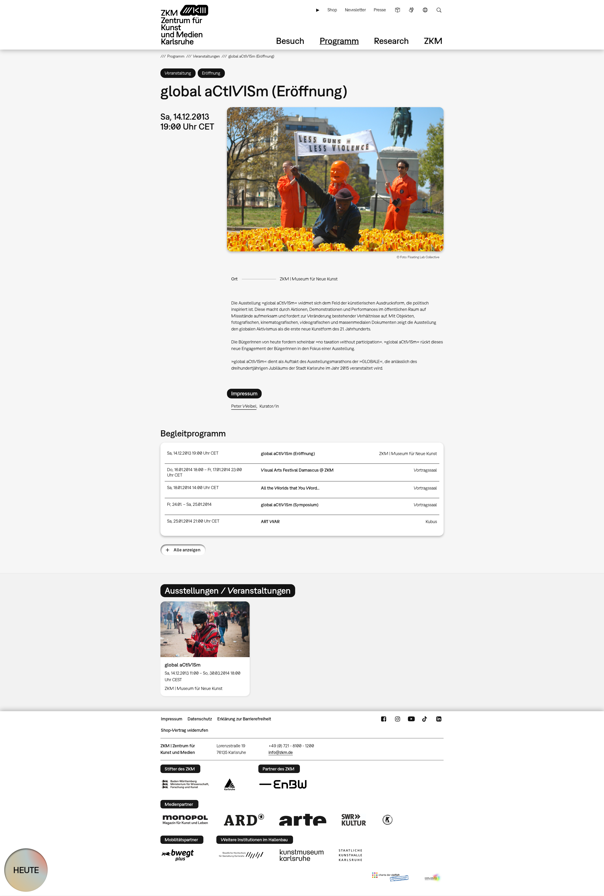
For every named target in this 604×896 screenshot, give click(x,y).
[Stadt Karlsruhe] (229, 784)
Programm (339, 41)
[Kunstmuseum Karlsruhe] (301, 855)
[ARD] (244, 820)
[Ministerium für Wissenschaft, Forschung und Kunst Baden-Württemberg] (185, 784)
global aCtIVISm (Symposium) (289, 504)
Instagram (397, 719)
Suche (439, 10)
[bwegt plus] (178, 855)
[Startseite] (191, 24)
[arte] (302, 819)
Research (391, 41)
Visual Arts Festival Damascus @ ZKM (297, 470)
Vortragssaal (425, 470)
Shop (332, 9)
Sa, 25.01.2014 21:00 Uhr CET (193, 521)
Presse (380, 9)
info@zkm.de (280, 752)
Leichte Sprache (397, 10)
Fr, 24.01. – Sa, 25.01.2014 (189, 504)
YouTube (411, 719)
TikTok (425, 719)
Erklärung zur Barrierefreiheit (244, 718)
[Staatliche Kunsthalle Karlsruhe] (350, 855)
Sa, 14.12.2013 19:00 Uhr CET (192, 453)
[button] (335, 179)
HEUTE (26, 870)
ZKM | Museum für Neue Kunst (309, 278)
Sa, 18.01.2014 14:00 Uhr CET (193, 487)
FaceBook (383, 719)
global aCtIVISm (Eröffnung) (288, 453)
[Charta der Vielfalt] (390, 878)
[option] (207, 648)
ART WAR (270, 521)
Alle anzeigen (187, 549)
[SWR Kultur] (354, 820)
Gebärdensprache (411, 10)
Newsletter (355, 9)
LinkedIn (439, 719)
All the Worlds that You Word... (290, 488)
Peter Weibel (243, 406)
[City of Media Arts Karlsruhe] (433, 878)
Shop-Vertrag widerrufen (184, 730)
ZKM (433, 41)
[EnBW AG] (282, 784)
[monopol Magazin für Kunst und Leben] (185, 819)
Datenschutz (200, 718)
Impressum (171, 718)
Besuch (290, 41)
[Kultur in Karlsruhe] (387, 820)
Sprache (425, 10)
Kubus (431, 521)
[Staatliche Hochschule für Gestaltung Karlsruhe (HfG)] (241, 855)
